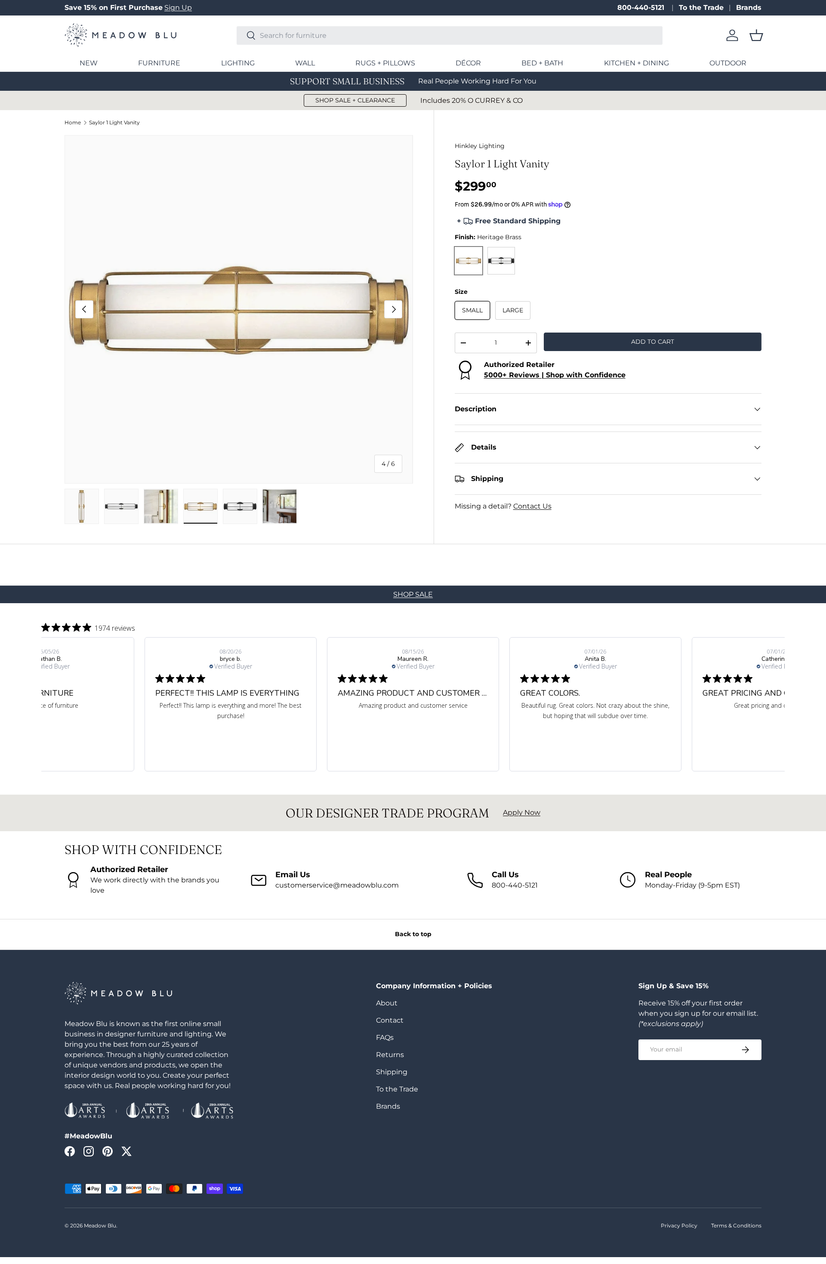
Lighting (238, 63)
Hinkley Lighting (480, 146)
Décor (468, 63)
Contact (390, 1020)
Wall (305, 63)
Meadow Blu (100, 1225)
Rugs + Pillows (385, 63)
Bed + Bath (542, 63)
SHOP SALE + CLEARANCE (355, 100)
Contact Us (532, 506)
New (89, 63)
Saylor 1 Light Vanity (114, 122)
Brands (748, 7)
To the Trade (701, 7)
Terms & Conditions (736, 1225)
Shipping (391, 1072)
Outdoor (727, 63)
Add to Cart (652, 341)
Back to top (413, 934)
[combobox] (450, 35)
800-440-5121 (641, 7)
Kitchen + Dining (636, 63)
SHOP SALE (413, 594)
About (387, 1003)
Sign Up (178, 7)
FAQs (385, 1037)
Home (73, 122)
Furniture (159, 63)
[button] (756, 35)
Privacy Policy (679, 1225)
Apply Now (521, 812)
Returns (390, 1055)
